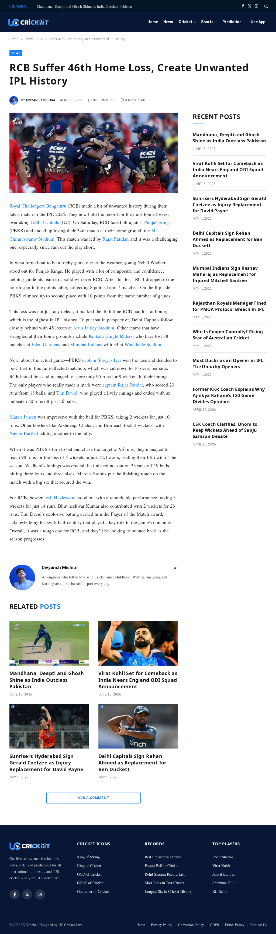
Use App (258, 22)
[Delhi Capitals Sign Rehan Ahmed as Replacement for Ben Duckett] (138, 726)
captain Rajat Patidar (122, 384)
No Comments (105, 100)
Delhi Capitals (45, 222)
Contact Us (258, 924)
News (168, 22)
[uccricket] (28, 22)
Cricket (185, 22)
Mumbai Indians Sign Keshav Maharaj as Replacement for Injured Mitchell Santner (225, 274)
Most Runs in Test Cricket (164, 882)
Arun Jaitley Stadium (93, 327)
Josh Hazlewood (59, 497)
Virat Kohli (221, 865)
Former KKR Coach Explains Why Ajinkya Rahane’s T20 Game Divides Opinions (229, 395)
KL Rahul (219, 891)
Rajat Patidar (114, 239)
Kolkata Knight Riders (111, 336)
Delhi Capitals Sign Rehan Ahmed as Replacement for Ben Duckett (132, 763)
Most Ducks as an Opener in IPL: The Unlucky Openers (229, 363)
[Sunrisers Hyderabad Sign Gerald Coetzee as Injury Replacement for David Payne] (49, 726)
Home (152, 22)
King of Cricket (89, 865)
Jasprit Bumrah (223, 874)
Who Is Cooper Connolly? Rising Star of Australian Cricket (228, 335)
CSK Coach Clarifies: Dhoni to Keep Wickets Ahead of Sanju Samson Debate (225, 430)
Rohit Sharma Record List (165, 874)
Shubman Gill (223, 882)
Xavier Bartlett (23, 433)
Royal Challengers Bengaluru (37, 205)
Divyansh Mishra (41, 100)
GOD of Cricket (89, 874)
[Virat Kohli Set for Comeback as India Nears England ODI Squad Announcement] (138, 643)
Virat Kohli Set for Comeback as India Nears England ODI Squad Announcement (137, 680)
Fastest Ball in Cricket (161, 865)
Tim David (66, 392)
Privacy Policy (161, 924)
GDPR (214, 924)
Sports (207, 22)
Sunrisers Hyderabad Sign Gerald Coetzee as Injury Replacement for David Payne (46, 763)
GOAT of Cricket (90, 882)
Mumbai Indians (86, 344)
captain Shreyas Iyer (101, 360)
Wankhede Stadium (144, 344)
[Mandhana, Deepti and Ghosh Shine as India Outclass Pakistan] (49, 643)
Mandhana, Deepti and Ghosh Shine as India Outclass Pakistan (84, 6)
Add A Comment (93, 798)
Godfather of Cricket (93, 891)
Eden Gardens (45, 344)
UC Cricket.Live (70, 924)
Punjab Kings (157, 222)
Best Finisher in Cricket (163, 856)
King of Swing (88, 856)
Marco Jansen (22, 416)
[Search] (265, 6)
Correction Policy (191, 924)
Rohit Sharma (222, 856)
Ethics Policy (234, 924)
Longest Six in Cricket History (168, 891)
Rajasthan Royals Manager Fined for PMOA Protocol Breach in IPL (230, 306)
